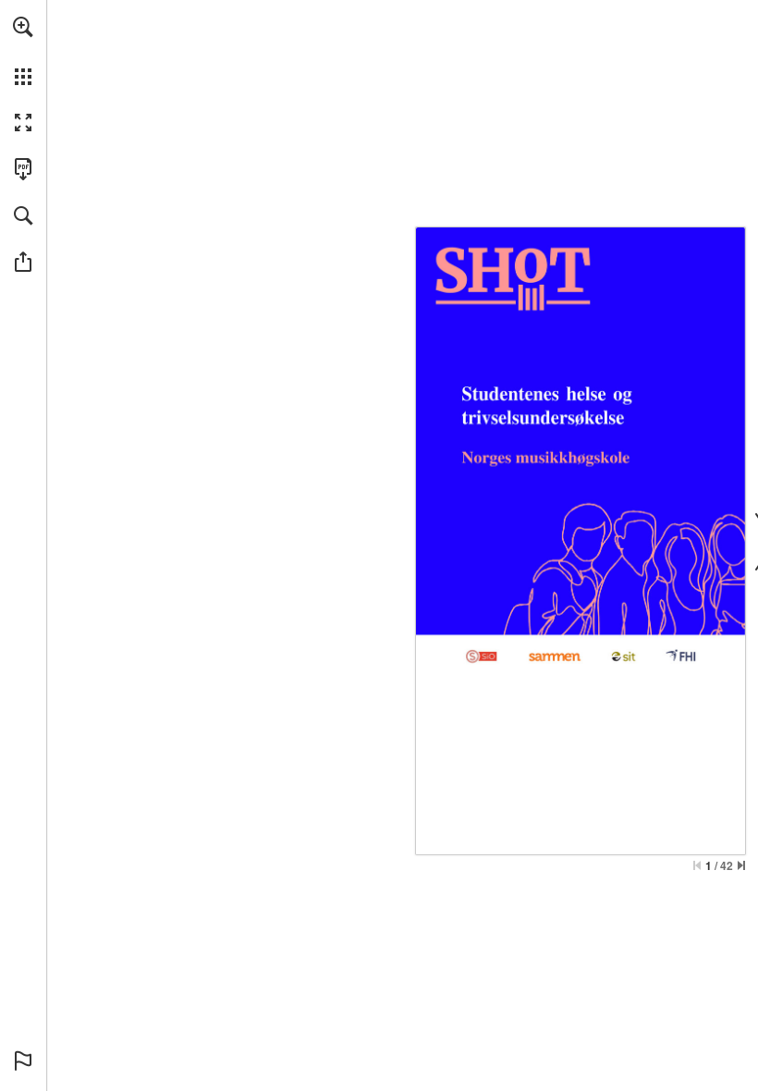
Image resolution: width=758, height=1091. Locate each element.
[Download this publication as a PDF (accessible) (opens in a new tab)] (23, 169)
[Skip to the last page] (741, 865)
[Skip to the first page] (697, 865)
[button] (23, 27)
